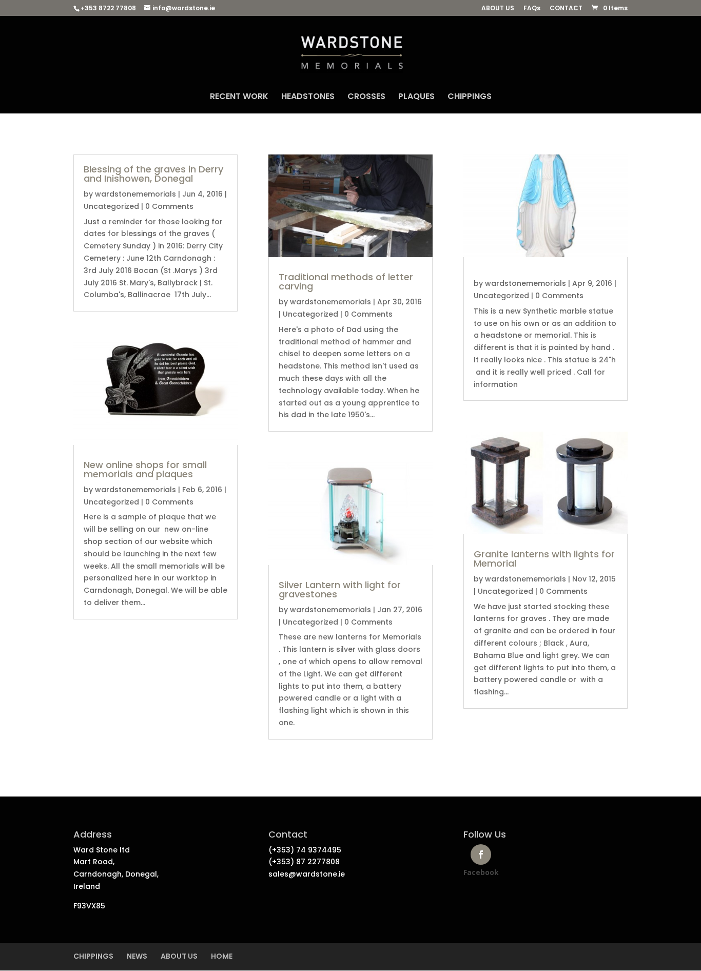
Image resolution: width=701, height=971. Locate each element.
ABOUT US (497, 8)
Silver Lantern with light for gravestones (340, 589)
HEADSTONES (308, 97)
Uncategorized (111, 206)
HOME (221, 956)
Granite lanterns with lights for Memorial (544, 559)
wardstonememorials (135, 194)
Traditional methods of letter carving (346, 281)
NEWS (137, 956)
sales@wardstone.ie (306, 874)
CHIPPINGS (469, 97)
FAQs (531, 8)
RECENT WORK (239, 97)
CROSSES (366, 97)
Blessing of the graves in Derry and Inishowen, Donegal (153, 174)
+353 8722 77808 (108, 8)
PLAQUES (416, 97)
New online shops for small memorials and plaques (145, 469)
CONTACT (566, 8)
